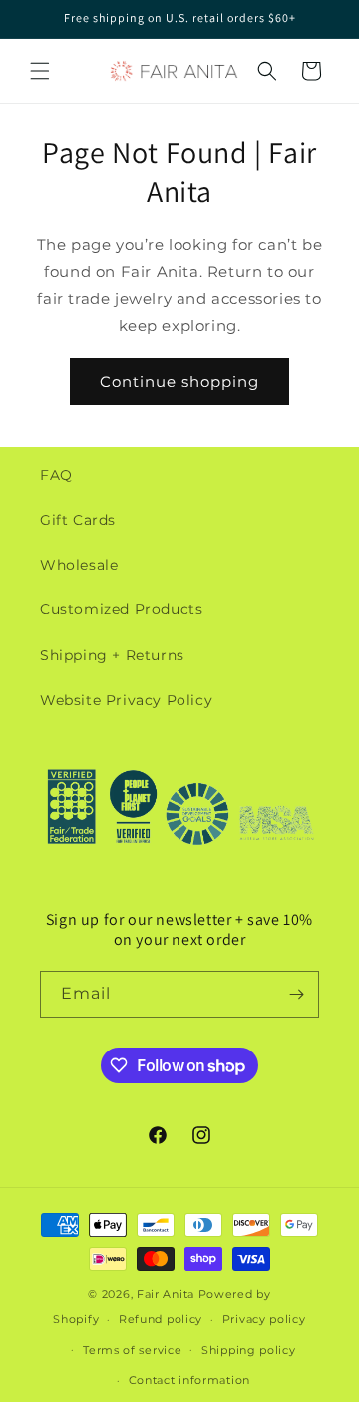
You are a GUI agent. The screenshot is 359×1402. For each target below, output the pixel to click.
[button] (40, 71)
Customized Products (121, 609)
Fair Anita (165, 1294)
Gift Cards (78, 520)
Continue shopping (179, 381)
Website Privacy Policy (126, 700)
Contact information (189, 1380)
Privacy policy (264, 1319)
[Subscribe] (296, 994)
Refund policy (160, 1319)
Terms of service (132, 1350)
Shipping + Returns (112, 655)
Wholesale (79, 565)
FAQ (56, 475)
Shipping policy (248, 1350)
